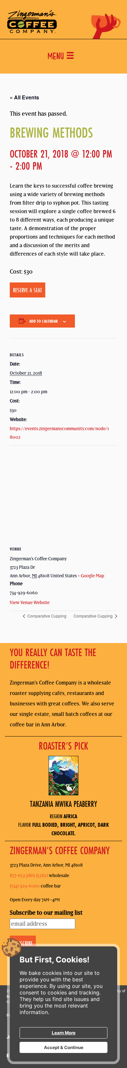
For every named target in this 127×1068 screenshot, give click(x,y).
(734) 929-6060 (25, 886)
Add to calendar (43, 321)
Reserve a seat (27, 290)
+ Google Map (91, 575)
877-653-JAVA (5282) (29, 875)
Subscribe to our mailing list (46, 912)
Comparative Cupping (46, 616)
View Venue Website (29, 602)
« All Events (24, 97)
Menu (57, 57)
